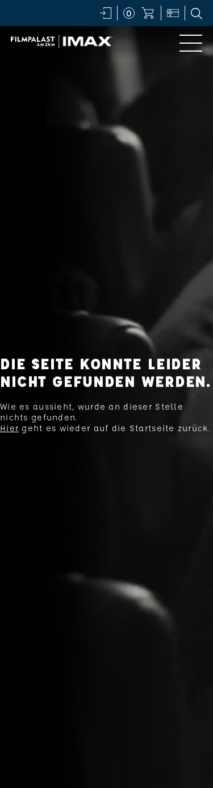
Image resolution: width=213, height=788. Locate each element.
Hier (9, 428)
